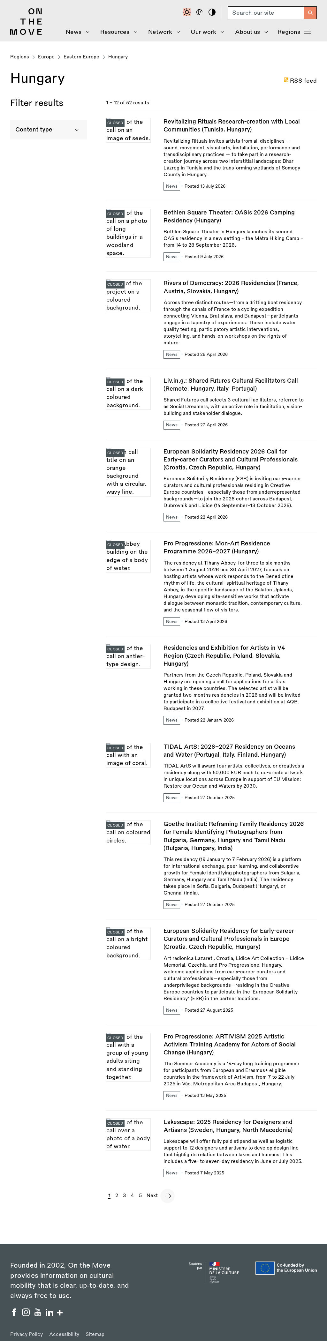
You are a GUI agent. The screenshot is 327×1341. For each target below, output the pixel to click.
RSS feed (303, 81)
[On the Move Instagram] (26, 1314)
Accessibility (64, 1334)
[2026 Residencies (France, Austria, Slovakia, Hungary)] (211, 324)
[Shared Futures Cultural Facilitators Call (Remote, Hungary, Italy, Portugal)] (211, 408)
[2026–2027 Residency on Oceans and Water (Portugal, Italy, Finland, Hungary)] (211, 778)
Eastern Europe (81, 57)
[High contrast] (213, 12)
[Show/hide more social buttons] (60, 1313)
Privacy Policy (26, 1334)
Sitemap (95, 1334)
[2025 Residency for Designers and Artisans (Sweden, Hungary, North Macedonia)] (211, 1148)
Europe (46, 57)
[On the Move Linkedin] (50, 1314)
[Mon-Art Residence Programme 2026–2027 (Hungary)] (211, 588)
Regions (289, 32)
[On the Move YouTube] (38, 1314)
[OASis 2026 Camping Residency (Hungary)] (211, 240)
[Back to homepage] (26, 33)
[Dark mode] (200, 12)
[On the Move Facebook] (14, 1314)
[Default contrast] (187, 12)
